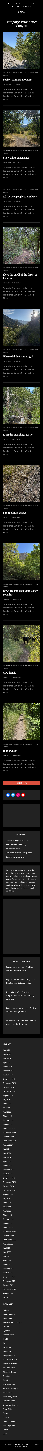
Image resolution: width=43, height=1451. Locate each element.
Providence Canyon (31, 73)
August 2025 (8, 1095)
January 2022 (8, 1273)
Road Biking (8, 1392)
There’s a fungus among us (17, 840)
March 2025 (7, 1116)
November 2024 (9, 1132)
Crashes (6, 1326)
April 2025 (7, 1112)
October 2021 (8, 1285)
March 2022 (7, 1264)
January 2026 (8, 1075)
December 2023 (9, 1178)
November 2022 (9, 1231)
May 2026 (7, 1058)
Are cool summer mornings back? (19, 853)
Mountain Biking (18, 73)
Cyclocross (7, 1331)
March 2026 (7, 1066)
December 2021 (9, 1277)
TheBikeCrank (16, 84)
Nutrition (6, 1376)
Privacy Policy (29, 1444)
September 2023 (9, 1190)
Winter (5, 1429)
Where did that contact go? (18, 356)
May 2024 (7, 1157)
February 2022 (8, 1268)
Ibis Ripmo (9, 73)
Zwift (5, 1434)
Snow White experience (16, 157)
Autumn (6, 1310)
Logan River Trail (10, 1364)
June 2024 (7, 1153)
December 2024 (9, 1128)
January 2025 (8, 1124)
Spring (5, 1413)
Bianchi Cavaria (9, 1314)
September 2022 (9, 1240)
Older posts (22, 783)
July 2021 (6, 1297)
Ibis (4, 73)
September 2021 (9, 1289)
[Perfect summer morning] (21, 50)
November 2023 (9, 1182)
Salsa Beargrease (10, 1396)
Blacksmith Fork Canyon (12, 1322)
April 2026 (7, 1062)
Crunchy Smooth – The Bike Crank (19, 1021)
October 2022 (8, 1235)
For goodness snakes (14, 512)
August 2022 (8, 1244)
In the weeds (10, 750)
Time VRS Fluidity (9, 1421)
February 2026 (8, 1071)
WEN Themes (24, 1447)
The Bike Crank (21, 3)
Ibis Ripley (7, 1347)
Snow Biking (8, 1409)
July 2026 (6, 1050)
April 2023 (7, 1211)
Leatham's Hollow (10, 1359)
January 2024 (8, 1174)
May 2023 (7, 1207)
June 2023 (7, 1202)
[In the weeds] (21, 721)
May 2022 (7, 1256)
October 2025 (8, 1087)
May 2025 (7, 1108)
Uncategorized (9, 1425)
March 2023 (7, 1215)
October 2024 (8, 1137)
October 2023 (8, 1186)
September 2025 (9, 1091)
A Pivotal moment (21, 970)
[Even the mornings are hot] (21, 405)
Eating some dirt (24, 983)
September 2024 (9, 1141)
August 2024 (8, 1145)
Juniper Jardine (9, 1355)
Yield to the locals (13, 849)
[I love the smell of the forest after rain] (21, 245)
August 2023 (8, 1194)
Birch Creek (7, 1318)
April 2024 (7, 1161)
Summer (5, 75)
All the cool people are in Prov (20, 196)
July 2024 (6, 1149)
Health (5, 1339)
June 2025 (7, 1104)
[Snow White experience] (21, 128)
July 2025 (6, 1099)
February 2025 (8, 1120)
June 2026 (7, 1054)
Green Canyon (8, 1335)
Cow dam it (9, 672)
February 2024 (8, 1169)
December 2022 (9, 1227)
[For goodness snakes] (21, 483)
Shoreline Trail (9, 1401)
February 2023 (8, 1219)
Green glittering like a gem (16, 1024)
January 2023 (8, 1223)
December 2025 (9, 1079)
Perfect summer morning (17, 79)
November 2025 (9, 1083)
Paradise (6, 1380)
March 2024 (7, 1165)
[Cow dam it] (21, 643)
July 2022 (6, 1248)
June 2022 (7, 1252)
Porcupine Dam (9, 1384)
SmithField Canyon (10, 1405)
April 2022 (7, 1260)
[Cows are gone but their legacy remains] (21, 561)
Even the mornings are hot (18, 434)
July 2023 (6, 1198)
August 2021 (8, 1293)
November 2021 (9, 1281)
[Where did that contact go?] (21, 327)
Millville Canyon (9, 1368)
